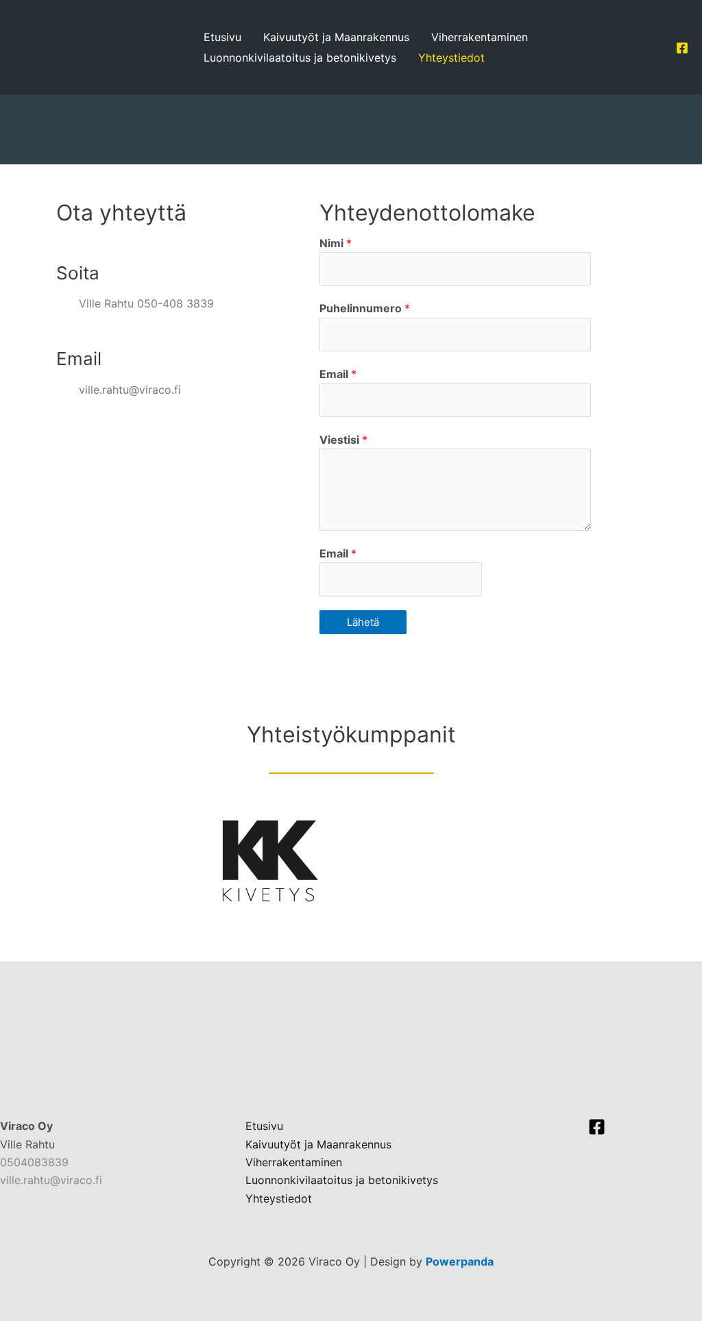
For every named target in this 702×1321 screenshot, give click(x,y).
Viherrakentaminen (479, 37)
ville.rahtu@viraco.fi (51, 1180)
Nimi (335, 243)
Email (337, 374)
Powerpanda (460, 1261)
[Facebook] (682, 48)
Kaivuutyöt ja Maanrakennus (336, 37)
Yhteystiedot (451, 57)
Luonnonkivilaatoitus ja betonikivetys (300, 57)
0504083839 (34, 1162)
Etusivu (222, 37)
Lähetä (363, 622)
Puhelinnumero (364, 308)
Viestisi (343, 439)
